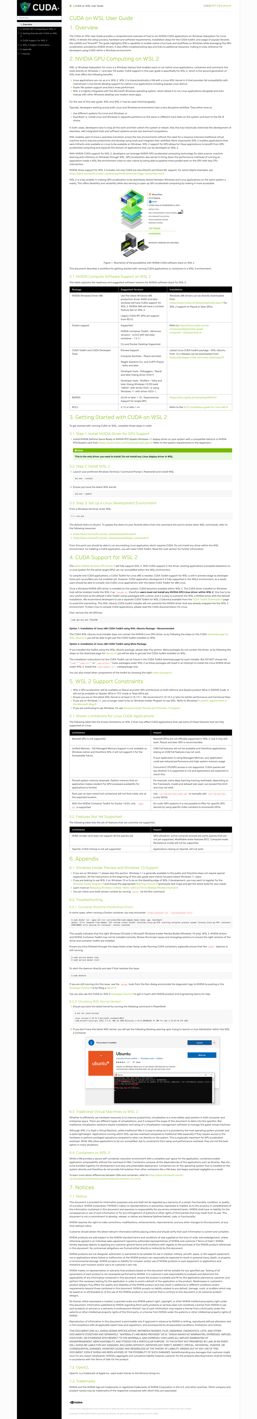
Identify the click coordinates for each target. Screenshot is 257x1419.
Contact (188, 1409)
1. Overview (26, 24)
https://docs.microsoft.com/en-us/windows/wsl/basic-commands (109, 537)
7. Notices (25, 53)
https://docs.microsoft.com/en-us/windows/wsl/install (103, 534)
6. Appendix (25, 49)
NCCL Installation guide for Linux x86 (204, 407)
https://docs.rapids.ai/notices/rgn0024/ (192, 397)
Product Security (176, 1409)
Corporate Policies (160, 1409)
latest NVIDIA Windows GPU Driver (93, 565)
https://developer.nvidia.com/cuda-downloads (195, 357)
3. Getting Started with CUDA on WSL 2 (38, 34)
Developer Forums (79, 987)
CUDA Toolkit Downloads (206, 599)
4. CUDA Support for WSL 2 (33, 40)
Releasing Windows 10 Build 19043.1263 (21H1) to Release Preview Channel (132, 887)
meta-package (160, 672)
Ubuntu (110, 653)
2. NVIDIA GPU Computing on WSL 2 (37, 29)
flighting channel (145, 883)
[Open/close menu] (18, 29)
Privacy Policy (75, 1409)
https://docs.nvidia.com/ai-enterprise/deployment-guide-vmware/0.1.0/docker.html (190, 329)
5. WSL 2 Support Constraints (34, 45)
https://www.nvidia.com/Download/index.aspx (195, 302)
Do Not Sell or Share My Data (112, 1409)
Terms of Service (133, 1409)
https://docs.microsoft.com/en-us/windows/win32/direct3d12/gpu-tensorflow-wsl (115, 173)
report (110, 987)
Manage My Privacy (90, 1409)
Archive (224, 5)
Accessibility (146, 1409)
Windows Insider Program (87, 883)
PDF (214, 5)
